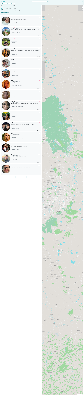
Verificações (8, 3)
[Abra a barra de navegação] (82, 1)
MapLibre (78, 394)
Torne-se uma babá (78, 1)
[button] (49, 177)
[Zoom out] (82, 7)
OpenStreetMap (80, 394)
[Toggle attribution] (82, 394)
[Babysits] (3, 1)
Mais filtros (12, 3)
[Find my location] (82, 9)
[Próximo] (26, 177)
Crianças (3, 3)
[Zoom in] (82, 6)
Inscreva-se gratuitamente (5, 12)
